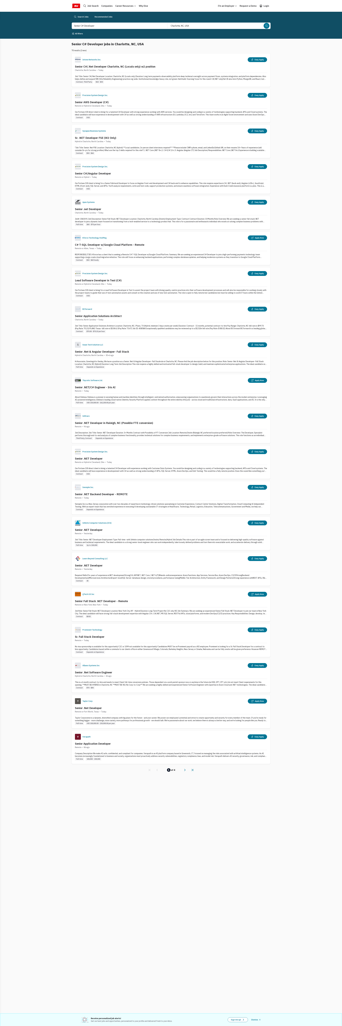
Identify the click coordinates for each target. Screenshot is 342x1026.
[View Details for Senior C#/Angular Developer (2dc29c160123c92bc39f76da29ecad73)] (171, 177)
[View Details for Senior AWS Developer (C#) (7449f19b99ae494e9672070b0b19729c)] (171, 105)
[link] (149, 770)
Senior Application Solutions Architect (98, 316)
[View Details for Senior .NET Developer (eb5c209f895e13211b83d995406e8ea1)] (171, 462)
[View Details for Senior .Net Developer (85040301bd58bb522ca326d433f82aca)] (171, 711)
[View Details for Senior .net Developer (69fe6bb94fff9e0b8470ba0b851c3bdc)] (171, 212)
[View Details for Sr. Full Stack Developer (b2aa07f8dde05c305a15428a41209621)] (171, 640)
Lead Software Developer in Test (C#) (98, 280)
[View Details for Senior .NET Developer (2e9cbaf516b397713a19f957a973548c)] (171, 533)
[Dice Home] (76, 5)
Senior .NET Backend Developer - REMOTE (101, 494)
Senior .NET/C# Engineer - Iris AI (95, 387)
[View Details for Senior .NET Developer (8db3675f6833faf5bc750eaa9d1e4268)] (171, 569)
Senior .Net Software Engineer (93, 672)
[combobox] (116, 26)
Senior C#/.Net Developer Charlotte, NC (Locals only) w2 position (115, 66)
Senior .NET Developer (89, 458)
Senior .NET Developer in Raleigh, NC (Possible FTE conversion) (114, 423)
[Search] (266, 26)
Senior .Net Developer (88, 708)
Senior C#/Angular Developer (93, 173)
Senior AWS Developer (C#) (92, 102)
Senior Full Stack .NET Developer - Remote (101, 601)
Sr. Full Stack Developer (89, 637)
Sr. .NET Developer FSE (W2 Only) (95, 138)
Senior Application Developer (93, 743)
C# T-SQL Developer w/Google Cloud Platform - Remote (109, 245)
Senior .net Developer (88, 209)
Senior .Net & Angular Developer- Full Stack (102, 351)
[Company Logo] (78, 60)
